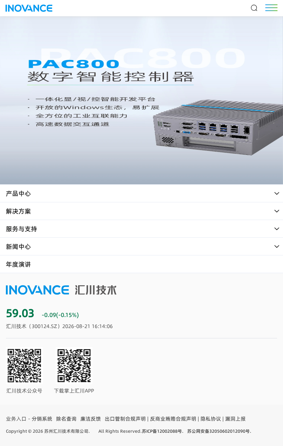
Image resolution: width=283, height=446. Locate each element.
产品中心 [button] (18, 193)
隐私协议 (210, 418)
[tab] (141, 193)
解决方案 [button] (18, 211)
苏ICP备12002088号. (163, 431)
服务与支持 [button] (21, 228)
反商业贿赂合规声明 (173, 418)
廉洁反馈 (90, 418)
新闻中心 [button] (18, 246)
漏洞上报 (235, 418)
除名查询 (66, 418)
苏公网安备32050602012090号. (219, 431)
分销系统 (42, 418)
